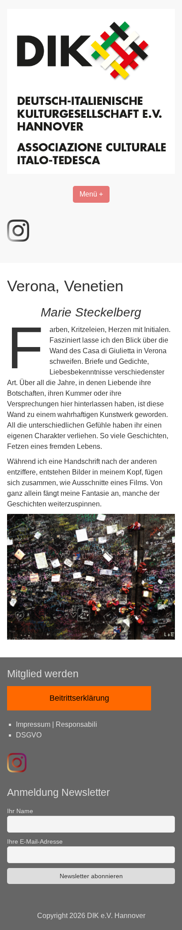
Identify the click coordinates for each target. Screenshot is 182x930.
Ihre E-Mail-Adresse (35, 841)
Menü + (91, 194)
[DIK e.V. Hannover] (90, 171)
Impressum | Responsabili (56, 724)
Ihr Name (20, 810)
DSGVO (29, 735)
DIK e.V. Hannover (116, 915)
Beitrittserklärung (79, 698)
